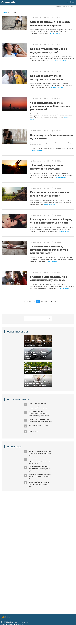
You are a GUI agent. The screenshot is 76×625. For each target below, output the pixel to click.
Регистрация (70, 6)
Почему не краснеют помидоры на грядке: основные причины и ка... (40, 453)
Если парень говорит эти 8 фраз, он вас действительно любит (51, 221)
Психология (37, 17)
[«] (17, 301)
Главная (5, 12)
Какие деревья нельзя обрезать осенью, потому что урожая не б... (39, 461)
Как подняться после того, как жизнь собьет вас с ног (50, 194)
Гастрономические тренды (38, 425)
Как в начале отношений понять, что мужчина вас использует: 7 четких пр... (38, 406)
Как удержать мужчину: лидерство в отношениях (46, 77)
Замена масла (33, 431)
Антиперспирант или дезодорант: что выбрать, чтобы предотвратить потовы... (40, 413)
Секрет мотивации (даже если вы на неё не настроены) (50, 23)
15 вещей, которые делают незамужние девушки (48, 167)
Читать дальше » (55, 33)
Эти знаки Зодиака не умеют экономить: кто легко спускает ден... (39, 468)
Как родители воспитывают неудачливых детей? (48, 50)
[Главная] (9, 2)
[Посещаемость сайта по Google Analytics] (5, 618)
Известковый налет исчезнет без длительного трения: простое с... (39, 484)
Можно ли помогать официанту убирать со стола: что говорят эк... (40, 476)
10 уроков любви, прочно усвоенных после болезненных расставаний (50, 106)
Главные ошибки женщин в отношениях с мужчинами (48, 278)
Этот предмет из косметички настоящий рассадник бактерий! (40, 420)
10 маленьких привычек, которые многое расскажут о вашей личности (49, 250)
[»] (58, 301)
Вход (60, 6)
